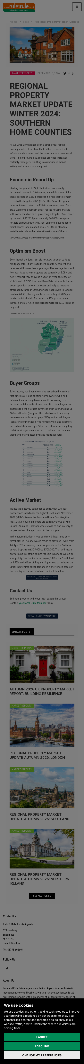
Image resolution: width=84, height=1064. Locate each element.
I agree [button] (42, 1037)
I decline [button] (42, 1046)
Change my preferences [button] (42, 1055)
